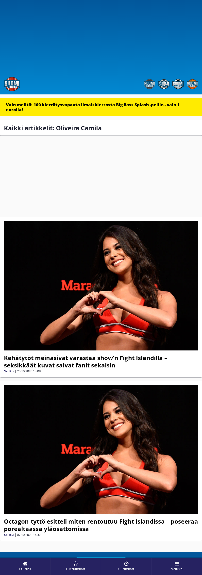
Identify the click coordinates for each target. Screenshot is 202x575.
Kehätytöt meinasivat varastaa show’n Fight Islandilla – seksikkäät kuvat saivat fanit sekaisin (85, 361)
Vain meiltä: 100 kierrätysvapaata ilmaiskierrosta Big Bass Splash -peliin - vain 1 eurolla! (93, 107)
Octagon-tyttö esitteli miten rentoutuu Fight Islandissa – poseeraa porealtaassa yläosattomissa (101, 525)
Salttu (9, 371)
